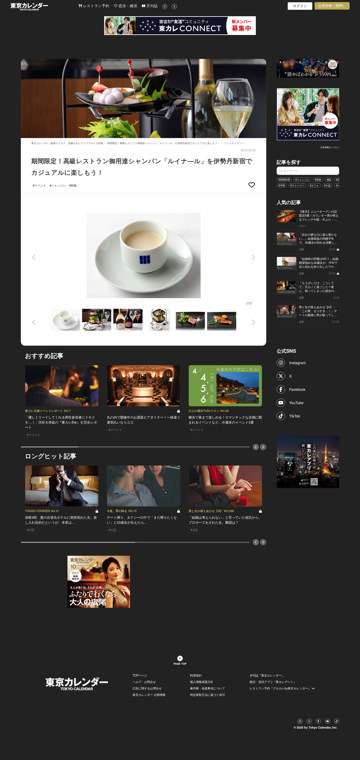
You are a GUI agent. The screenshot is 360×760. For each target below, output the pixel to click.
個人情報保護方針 (201, 681)
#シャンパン (302, 179)
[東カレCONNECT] (180, 25)
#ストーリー (297, 185)
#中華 (282, 185)
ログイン (300, 6)
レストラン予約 (95, 6)
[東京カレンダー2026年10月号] (99, 581)
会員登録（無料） (332, 6)
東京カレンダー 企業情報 (148, 694)
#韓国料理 (284, 179)
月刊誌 (151, 6)
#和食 (318, 179)
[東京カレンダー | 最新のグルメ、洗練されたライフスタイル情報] (44, 6)
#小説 (327, 185)
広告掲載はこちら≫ (329, 147)
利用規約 (196, 675)
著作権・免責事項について (207, 688)
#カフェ (314, 185)
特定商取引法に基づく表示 (207, 694)
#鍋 (329, 179)
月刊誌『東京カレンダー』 (267, 675)
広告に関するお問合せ (147, 688)
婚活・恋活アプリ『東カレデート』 (273, 681)
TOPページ (139, 675)
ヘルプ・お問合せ (144, 681)
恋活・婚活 (127, 6)
